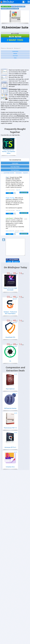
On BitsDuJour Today (15, 267)
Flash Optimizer (10, 389)
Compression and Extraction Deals (15, 369)
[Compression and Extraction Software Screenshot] (4, 78)
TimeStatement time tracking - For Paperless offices (8, 151)
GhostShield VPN (10, 337)
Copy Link (18, 189)
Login (9, 262)
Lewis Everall (9, 218)
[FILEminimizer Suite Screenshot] (4, 71)
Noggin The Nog (10, 198)
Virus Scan (15, 55)
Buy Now (15, 36)
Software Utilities (21, 6)
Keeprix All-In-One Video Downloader (10, 289)
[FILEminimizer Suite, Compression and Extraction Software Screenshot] (4, 84)
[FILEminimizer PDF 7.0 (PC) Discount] (10, 418)
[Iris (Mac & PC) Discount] (10, 351)
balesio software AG (5, 6)
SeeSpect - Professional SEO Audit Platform (10, 312)
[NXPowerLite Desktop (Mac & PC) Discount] (10, 398)
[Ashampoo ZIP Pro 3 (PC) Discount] (10, 437)
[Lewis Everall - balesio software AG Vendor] (26, 219)
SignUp (16, 262)
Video (15, 57)
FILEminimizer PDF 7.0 (10, 428)
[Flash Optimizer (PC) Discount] (10, 379)
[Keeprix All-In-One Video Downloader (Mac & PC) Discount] (10, 280)
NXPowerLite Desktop (10, 408)
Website (15, 53)
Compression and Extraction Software (9, 8)
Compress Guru (10, 467)
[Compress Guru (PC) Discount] (10, 457)
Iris (10, 361)
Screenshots (15, 51)
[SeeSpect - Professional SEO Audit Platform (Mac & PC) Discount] (10, 303)
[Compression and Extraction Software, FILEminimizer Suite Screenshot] (4, 97)
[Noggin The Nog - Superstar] (4, 199)
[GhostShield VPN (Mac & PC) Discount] (10, 327)
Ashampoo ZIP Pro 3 (10, 447)
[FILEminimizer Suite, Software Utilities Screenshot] (4, 90)
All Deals (14, 6)
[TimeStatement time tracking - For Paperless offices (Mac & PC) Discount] (8, 143)
